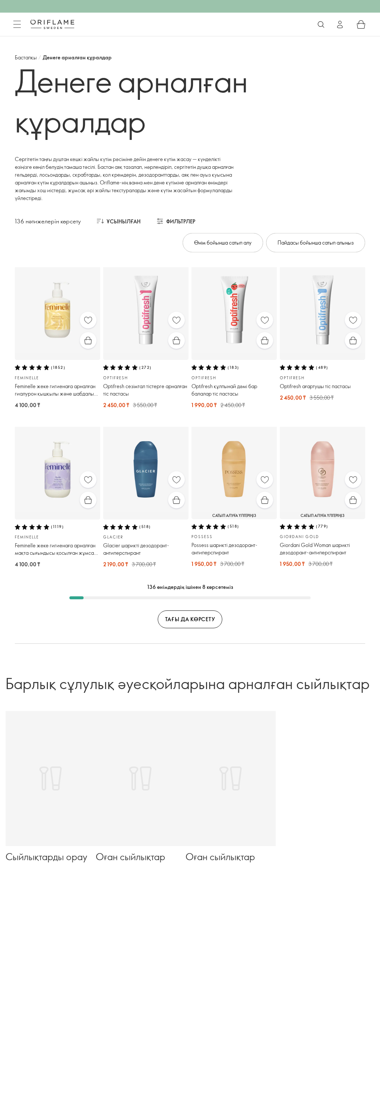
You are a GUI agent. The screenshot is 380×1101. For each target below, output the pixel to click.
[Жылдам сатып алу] (88, 340)
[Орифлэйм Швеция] (52, 24)
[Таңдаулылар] (88, 320)
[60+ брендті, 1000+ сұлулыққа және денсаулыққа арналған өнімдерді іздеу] (321, 24)
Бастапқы (26, 57)
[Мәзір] (17, 24)
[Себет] (361, 24)
